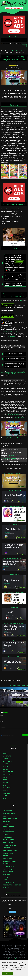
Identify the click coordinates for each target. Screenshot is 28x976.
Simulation (11, 455)
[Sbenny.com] (13, 3)
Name (1, 715)
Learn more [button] (18, 969)
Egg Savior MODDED (14, 574)
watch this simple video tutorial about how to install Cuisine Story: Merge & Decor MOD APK (14, 372)
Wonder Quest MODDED (14, 656)
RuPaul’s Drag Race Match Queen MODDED (13, 506)
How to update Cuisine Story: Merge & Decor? (12, 380)
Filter (24, 45)
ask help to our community (17, 374)
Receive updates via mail (8, 735)
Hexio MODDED (14, 607)
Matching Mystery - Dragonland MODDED (14, 623)
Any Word (20, 43)
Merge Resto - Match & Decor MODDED (13, 473)
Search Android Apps (14, 36)
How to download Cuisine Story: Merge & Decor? (12, 345)
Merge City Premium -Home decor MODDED (13, 558)
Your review (3, 727)
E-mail (1, 721)
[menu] (26, 1)
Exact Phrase (6, 43)
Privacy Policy (22, 958)
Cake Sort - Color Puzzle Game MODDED (14, 542)
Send (25, 735)
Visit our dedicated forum (19, 302)
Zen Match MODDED (14, 524)
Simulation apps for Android (12, 414)
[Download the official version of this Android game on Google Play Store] (7, 322)
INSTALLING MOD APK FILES (9, 331)
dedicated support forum (12, 958)
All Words (13, 43)
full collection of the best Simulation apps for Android (12, 418)
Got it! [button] (7, 973)
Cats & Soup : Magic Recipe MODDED (14, 640)
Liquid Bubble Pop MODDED (14, 490)
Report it (21, 300)
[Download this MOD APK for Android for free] (7, 305)
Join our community (10, 336)
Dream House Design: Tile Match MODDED (14, 592)
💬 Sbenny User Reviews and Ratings (11, 438)
